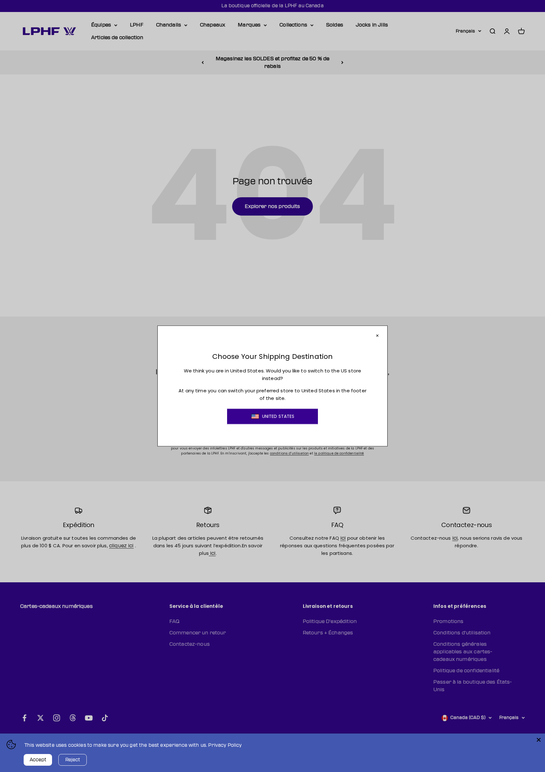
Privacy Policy (225, 745)
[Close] (539, 740)
